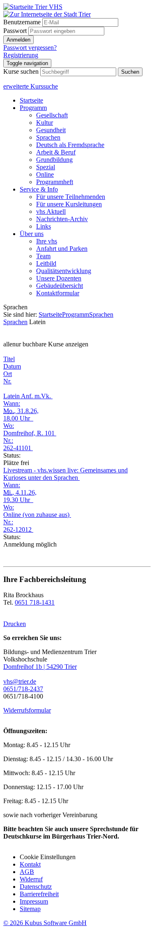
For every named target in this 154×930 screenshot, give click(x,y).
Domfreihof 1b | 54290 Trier (40, 666)
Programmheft (54, 181)
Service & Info (39, 189)
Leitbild (46, 263)
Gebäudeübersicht (59, 285)
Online (45, 174)
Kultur (44, 122)
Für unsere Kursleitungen (69, 204)
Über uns (32, 233)
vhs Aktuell (51, 211)
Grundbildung (54, 159)
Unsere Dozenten (58, 278)
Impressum (34, 901)
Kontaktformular (57, 293)
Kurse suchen (21, 71)
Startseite (31, 100)
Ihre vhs (46, 241)
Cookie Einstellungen (48, 856)
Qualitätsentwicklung (63, 270)
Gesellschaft (52, 115)
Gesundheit (51, 129)
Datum (12, 366)
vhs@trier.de (19, 681)
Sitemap (30, 908)
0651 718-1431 (35, 602)
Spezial (45, 167)
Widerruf (31, 879)
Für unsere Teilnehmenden (70, 196)
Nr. (7, 381)
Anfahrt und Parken (61, 248)
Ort (7, 373)
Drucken (14, 623)
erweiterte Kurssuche (30, 86)
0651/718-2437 (23, 688)
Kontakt (30, 864)
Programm (33, 107)
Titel (9, 358)
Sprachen (48, 137)
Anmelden (18, 40)
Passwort (15, 30)
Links (43, 226)
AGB (27, 871)
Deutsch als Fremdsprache (70, 144)
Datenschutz (36, 886)
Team (43, 255)
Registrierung (20, 54)
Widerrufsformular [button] (27, 710)
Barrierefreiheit (39, 893)
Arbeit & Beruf (56, 152)
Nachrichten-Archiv (62, 218)
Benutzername (22, 22)
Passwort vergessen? (30, 47)
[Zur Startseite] (32, 6)
